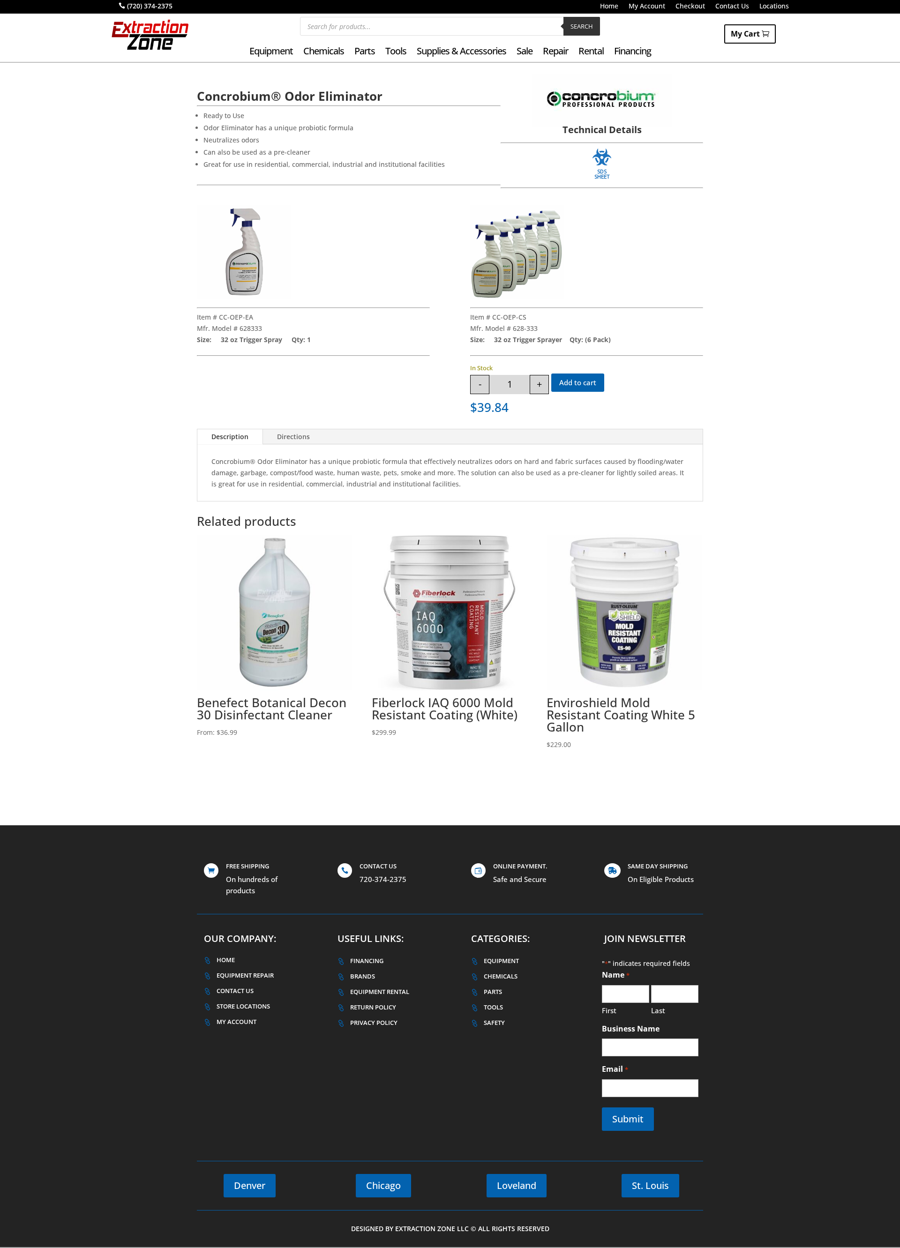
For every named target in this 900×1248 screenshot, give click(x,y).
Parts (364, 52)
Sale (524, 52)
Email (615, 1069)
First (609, 1010)
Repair (555, 52)
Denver (249, 1185)
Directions (293, 436)
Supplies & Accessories (461, 52)
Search (581, 26)
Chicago (383, 1185)
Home (609, 6)
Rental (591, 52)
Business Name (631, 1029)
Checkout (690, 6)
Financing (632, 52)
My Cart (745, 34)
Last (658, 1010)
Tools (395, 52)
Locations (774, 6)
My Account (647, 6)
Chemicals (323, 52)
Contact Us (732, 6)
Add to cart (577, 382)
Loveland (516, 1185)
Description (229, 436)
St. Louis (650, 1185)
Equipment (271, 52)
